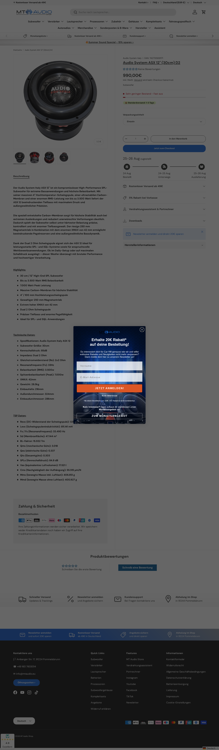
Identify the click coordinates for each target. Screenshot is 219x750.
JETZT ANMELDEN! (109, 388)
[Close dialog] (142, 330)
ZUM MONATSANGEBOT (109, 416)
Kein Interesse (109, 396)
